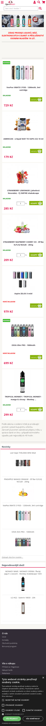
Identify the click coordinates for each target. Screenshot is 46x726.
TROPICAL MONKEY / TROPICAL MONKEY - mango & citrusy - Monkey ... (23, 398)
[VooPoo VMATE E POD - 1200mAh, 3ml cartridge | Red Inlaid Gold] (22, 73)
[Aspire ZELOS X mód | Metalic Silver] (22, 279)
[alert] (23, 700)
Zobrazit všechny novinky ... (12, 557)
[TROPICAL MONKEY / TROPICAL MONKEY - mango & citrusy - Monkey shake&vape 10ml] (22, 382)
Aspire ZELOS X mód (23, 293)
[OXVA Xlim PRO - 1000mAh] (23, 541)
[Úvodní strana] (10, 3)
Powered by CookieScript (11, 723)
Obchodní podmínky (9, 643)
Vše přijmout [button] (12, 719)
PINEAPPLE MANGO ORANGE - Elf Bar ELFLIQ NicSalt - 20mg (23, 480)
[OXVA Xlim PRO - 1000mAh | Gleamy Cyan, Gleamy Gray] (22, 330)
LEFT (5, 21)
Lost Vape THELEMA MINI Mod (23, 453)
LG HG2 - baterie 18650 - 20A (23, 597)
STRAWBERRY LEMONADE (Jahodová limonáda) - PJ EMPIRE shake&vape (23, 191)
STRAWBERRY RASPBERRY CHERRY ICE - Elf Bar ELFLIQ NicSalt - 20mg (23, 243)
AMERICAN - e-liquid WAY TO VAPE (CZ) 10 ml (23, 139)
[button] (23, 714)
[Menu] (2, 2)
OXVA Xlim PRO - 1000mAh (23, 345)
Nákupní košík (7, 670)
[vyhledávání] (39, 2)
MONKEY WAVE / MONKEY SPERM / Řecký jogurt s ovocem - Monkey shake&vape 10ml (23, 572)
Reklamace (6, 673)
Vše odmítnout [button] (33, 719)
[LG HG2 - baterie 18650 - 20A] (23, 607)
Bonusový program (9, 646)
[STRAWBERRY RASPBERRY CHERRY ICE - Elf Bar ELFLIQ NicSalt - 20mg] (22, 227)
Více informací (7, 696)
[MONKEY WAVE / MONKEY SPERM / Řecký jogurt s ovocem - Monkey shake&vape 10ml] (23, 583)
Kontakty (5, 640)
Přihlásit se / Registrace (10, 667)
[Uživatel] (35, 2)
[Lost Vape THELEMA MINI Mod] (23, 462)
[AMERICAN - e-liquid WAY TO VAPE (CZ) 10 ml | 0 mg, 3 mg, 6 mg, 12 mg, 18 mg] (22, 124)
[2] (15, 24)
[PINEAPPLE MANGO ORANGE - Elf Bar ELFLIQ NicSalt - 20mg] (23, 491)
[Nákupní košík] (43, 2)
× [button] (43, 678)
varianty (34, 99)
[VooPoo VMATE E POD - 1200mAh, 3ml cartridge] (23, 515)
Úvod (4, 637)
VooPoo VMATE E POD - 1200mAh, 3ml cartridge (23, 88)
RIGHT (40, 21)
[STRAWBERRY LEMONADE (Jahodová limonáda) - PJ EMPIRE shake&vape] (22, 176)
